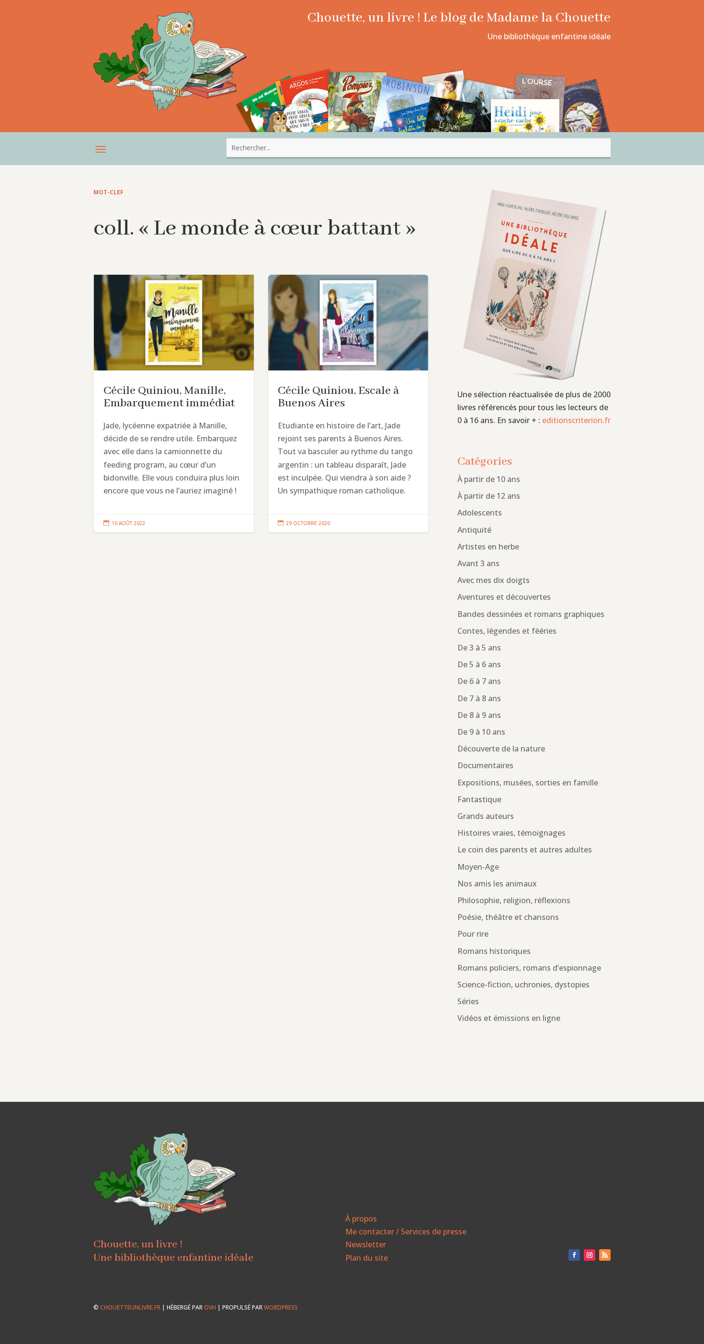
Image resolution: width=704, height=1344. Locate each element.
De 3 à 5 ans (479, 647)
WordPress (281, 1307)
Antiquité (474, 530)
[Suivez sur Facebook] (574, 1255)
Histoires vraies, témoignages (511, 833)
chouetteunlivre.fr (130, 1307)
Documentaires (485, 765)
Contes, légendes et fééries (506, 631)
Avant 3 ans (478, 563)
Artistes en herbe (488, 546)
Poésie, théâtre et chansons (508, 917)
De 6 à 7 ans (479, 681)
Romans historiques (494, 951)
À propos (361, 1218)
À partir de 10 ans (488, 479)
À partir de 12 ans (488, 496)
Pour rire (472, 934)
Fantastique (479, 799)
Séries (468, 1001)
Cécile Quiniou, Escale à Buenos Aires (348, 404)
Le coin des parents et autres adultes (524, 849)
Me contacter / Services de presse (405, 1231)
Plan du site (366, 1258)
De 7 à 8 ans (479, 698)
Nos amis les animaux (497, 883)
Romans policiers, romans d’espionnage (529, 968)
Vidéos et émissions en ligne (508, 1018)
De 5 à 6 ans (479, 664)
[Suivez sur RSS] (605, 1255)
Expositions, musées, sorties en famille (527, 782)
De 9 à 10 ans (481, 732)
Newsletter (365, 1244)
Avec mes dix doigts (493, 580)
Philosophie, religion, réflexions (513, 900)
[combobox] (419, 147)
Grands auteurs (485, 816)
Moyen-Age (478, 867)
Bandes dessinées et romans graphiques (530, 614)
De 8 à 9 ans (479, 715)
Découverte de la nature (501, 748)
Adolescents (479, 512)
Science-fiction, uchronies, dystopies (523, 984)
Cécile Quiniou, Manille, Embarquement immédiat (174, 404)
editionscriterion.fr (576, 420)
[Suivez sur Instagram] (589, 1255)
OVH (210, 1307)
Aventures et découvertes (504, 597)
